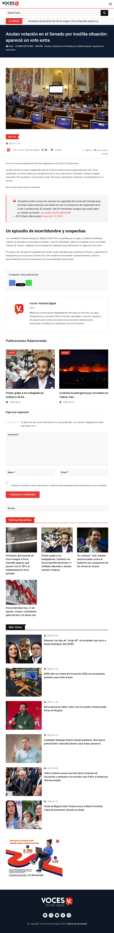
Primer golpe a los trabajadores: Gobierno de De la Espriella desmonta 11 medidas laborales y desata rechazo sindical (56, 562)
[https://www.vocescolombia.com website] (42, 150)
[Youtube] (57, 915)
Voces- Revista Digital (43, 303)
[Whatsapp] (29, 283)
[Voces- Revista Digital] (46, 150)
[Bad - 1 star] (6, 422)
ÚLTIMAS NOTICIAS (24, 46)
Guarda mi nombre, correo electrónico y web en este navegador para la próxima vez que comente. (59, 485)
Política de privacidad (76, 923)
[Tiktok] (63, 915)
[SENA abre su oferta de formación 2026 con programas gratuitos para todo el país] (24, 682)
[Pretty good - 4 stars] (14, 422)
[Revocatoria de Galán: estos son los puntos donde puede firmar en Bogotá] (24, 715)
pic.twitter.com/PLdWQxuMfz (56, 212)
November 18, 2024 (52, 216)
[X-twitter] (51, 915)
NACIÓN (39, 46)
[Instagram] (69, 915)
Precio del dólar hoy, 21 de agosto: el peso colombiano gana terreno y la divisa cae (21, 612)
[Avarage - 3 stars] (11, 422)
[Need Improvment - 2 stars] (9, 422)
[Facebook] (12, 283)
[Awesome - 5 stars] (17, 422)
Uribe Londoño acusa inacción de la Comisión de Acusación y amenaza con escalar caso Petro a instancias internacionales (76, 777)
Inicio (10, 46)
